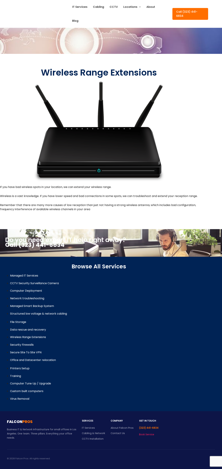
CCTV (114, 7)
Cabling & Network (93, 433)
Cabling (98, 7)
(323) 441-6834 (149, 428)
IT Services (79, 7)
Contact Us (118, 433)
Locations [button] (130, 7)
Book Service (146, 434)
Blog (75, 21)
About (150, 7)
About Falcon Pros (122, 428)
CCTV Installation (93, 439)
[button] (139, 7)
